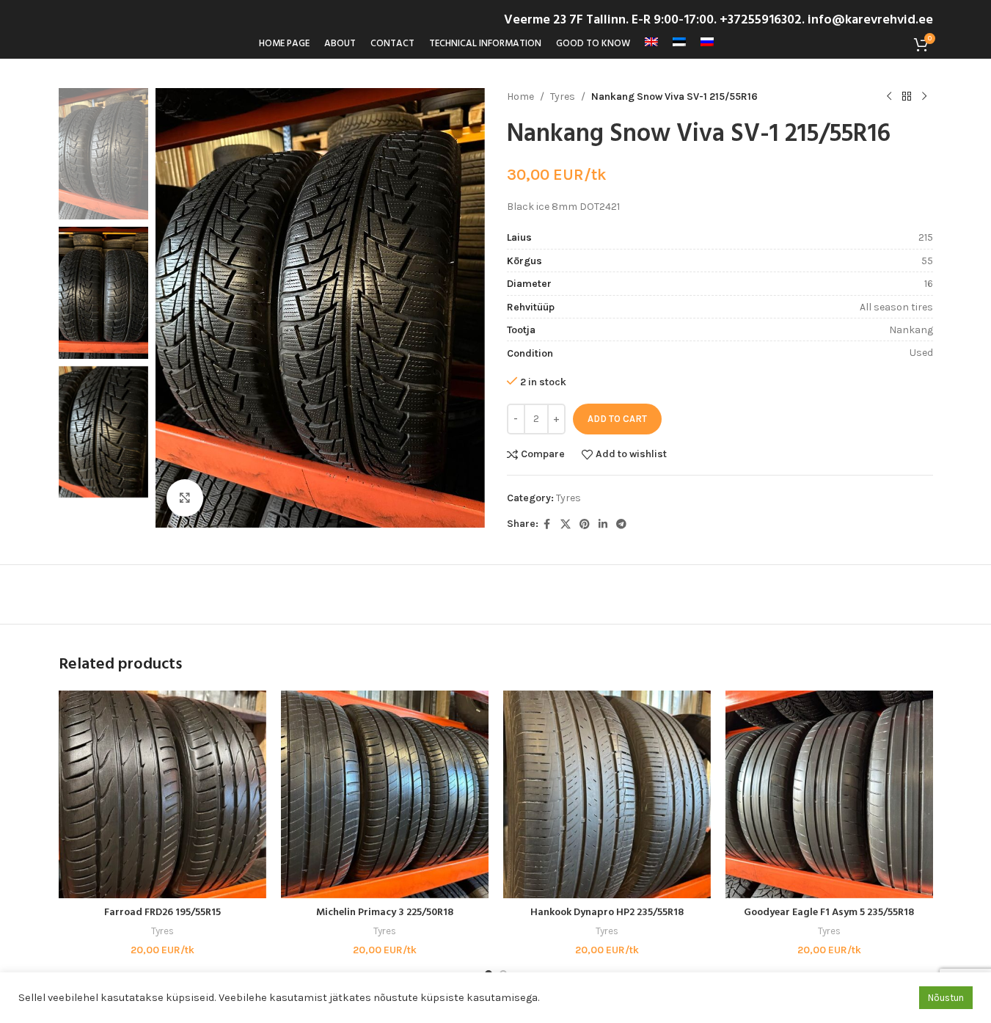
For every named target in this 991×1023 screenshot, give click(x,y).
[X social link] (565, 524)
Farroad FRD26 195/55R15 (162, 912)
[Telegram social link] (621, 524)
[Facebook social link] (547, 524)
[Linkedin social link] (603, 524)
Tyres (562, 96)
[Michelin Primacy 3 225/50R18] (385, 794)
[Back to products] (906, 97)
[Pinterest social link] (584, 524)
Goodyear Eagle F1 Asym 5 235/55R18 (829, 912)
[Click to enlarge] (185, 497)
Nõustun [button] (946, 997)
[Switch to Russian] (707, 44)
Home (520, 96)
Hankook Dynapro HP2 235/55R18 (607, 912)
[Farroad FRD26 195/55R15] (162, 794)
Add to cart (617, 418)
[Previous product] (889, 97)
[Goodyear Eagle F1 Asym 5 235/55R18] (829, 794)
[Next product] (924, 97)
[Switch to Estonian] (679, 44)
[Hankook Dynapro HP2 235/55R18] (607, 794)
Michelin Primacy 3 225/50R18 (384, 912)
